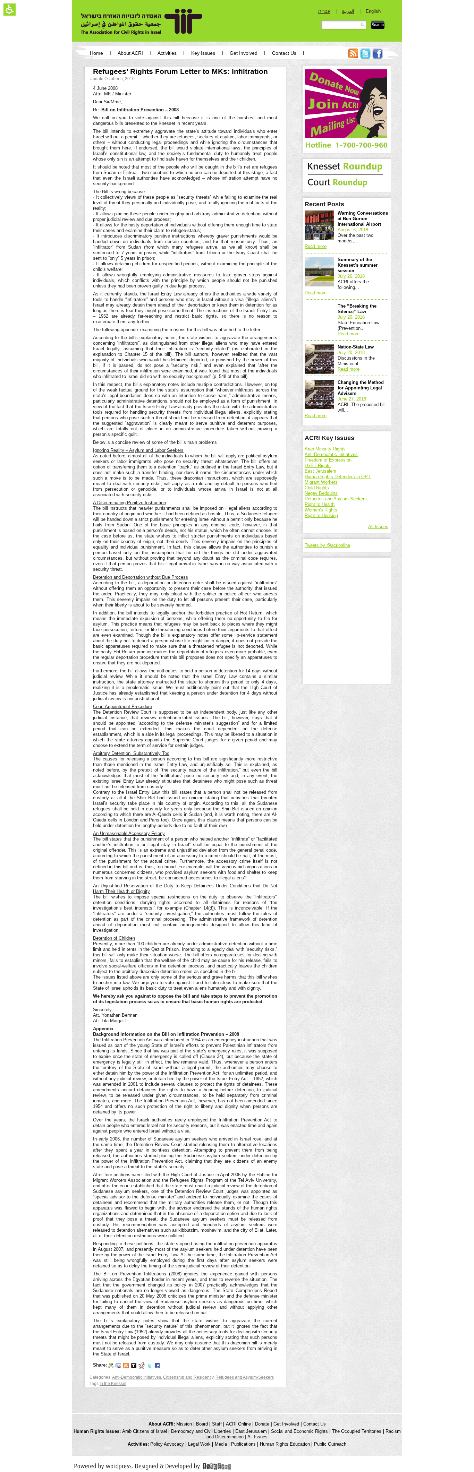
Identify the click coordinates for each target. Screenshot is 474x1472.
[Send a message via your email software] (118, 1365)
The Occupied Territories (356, 1431)
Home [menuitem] (96, 53)
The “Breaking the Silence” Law (357, 308)
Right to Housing (321, 515)
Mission (184, 1424)
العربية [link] (348, 11)
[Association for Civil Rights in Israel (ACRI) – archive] (142, 22)
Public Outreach (330, 1444)
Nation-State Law (356, 347)
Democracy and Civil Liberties (201, 1431)
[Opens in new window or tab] (152, 1465)
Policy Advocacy (167, 1444)
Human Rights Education (285, 1444)
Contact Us (314, 1424)
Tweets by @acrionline (327, 545)
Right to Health (320, 504)
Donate (262, 1424)
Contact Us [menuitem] (284, 53)
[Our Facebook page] (157, 1365)
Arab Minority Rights (325, 448)
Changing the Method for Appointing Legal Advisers (361, 388)
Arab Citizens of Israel (144, 1431)
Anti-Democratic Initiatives (136, 1377)
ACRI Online (238, 1424)
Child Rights (317, 487)
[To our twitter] (149, 1365)
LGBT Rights (318, 465)
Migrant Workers (321, 482)
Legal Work (199, 1444)
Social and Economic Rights (299, 1431)
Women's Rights (321, 510)
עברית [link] (324, 11)
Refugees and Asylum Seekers (336, 498)
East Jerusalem (320, 471)
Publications (243, 1444)
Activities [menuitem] (167, 53)
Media (221, 1444)
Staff (217, 1424)
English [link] (373, 11)
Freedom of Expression (328, 460)
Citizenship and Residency (188, 1377)
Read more (316, 246)
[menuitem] (353, 57)
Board (202, 1424)
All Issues (378, 526)
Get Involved (286, 1424)
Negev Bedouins (321, 493)
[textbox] (344, 25)
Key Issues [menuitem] (203, 53)
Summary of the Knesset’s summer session (358, 265)
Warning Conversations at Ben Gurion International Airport (363, 218)
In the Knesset (113, 1383)
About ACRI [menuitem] (130, 53)
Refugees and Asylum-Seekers (244, 1377)
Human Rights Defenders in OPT (338, 476)
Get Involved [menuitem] (243, 53)
